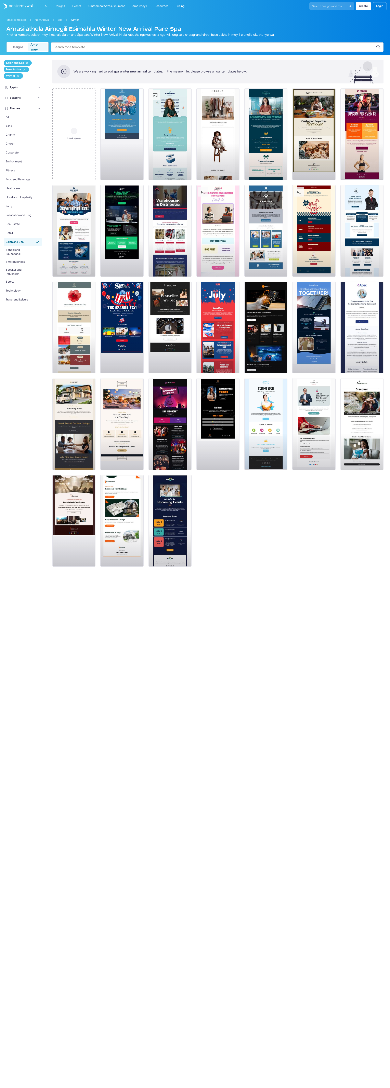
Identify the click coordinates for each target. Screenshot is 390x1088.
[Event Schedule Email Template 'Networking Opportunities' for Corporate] (170, 521)
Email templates (16, 20)
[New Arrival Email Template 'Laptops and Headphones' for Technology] (265, 327)
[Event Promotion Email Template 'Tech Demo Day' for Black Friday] (121, 231)
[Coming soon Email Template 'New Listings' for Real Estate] (73, 424)
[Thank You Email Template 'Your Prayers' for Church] (73, 521)
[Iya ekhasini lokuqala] (16, 6)
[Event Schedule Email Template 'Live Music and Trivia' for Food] (313, 231)
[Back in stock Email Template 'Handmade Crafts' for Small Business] (170, 327)
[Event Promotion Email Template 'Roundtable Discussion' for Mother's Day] (217, 231)
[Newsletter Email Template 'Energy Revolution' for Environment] (313, 327)
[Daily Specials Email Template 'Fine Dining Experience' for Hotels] (121, 424)
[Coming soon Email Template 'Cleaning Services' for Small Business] (265, 424)
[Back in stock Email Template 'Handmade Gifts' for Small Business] (313, 134)
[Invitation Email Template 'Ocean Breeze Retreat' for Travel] (362, 424)
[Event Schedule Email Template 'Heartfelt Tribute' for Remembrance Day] (73, 327)
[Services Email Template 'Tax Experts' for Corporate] (313, 424)
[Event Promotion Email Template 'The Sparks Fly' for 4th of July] (121, 327)
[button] (39, 87)
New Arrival (42, 20)
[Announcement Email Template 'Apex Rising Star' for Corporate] (362, 327)
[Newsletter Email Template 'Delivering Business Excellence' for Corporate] (362, 231)
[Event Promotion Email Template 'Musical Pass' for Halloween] (170, 424)
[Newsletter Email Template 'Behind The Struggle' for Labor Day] (265, 231)
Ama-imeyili (35, 47)
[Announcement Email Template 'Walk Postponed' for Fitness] (121, 134)
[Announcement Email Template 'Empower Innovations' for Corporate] (170, 134)
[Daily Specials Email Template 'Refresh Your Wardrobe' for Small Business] (217, 134)
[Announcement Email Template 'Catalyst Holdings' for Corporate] (265, 134)
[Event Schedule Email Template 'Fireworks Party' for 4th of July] (217, 327)
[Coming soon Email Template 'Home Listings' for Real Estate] (121, 521)
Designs (17, 47)
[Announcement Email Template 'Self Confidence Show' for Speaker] (217, 424)
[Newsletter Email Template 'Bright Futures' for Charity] (73, 231)
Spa (59, 20)
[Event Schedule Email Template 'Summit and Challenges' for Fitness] (362, 134)
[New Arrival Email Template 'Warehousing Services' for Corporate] (170, 231)
